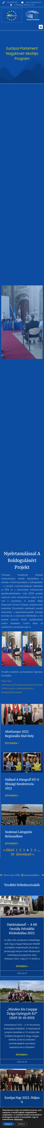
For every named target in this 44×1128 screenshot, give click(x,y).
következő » (25, 854)
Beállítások (21, 1124)
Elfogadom (8, 1124)
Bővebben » (12, 743)
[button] (41, 27)
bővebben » (22, 966)
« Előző (8, 850)
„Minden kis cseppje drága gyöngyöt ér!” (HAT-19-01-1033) (22, 1013)
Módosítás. (18, 1119)
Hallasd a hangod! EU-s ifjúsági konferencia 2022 (22, 784)
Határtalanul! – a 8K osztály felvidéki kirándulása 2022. (22, 929)
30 (12, 854)
